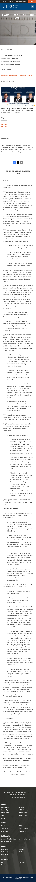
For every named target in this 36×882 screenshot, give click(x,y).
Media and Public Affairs (8, 839)
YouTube (21, 852)
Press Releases (6, 841)
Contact (21, 807)
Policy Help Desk (21, 1)
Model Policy (5, 831)
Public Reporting (24, 810)
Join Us (11, 1)
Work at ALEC (23, 815)
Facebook (4, 849)
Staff (2, 815)
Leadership (4, 810)
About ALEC (5, 807)
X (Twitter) (4, 852)
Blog (20, 825)
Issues (3, 825)
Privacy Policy (23, 812)
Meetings (22, 862)
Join (2, 862)
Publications (22, 831)
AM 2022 (4, 124)
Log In (4, 1)
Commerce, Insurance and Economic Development (17, 75)
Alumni (3, 818)
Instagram (4, 854)
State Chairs (5, 812)
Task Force (4, 828)
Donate (32, 1)
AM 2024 (4, 126)
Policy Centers (23, 828)
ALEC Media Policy (25, 839)
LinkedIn (21, 849)
